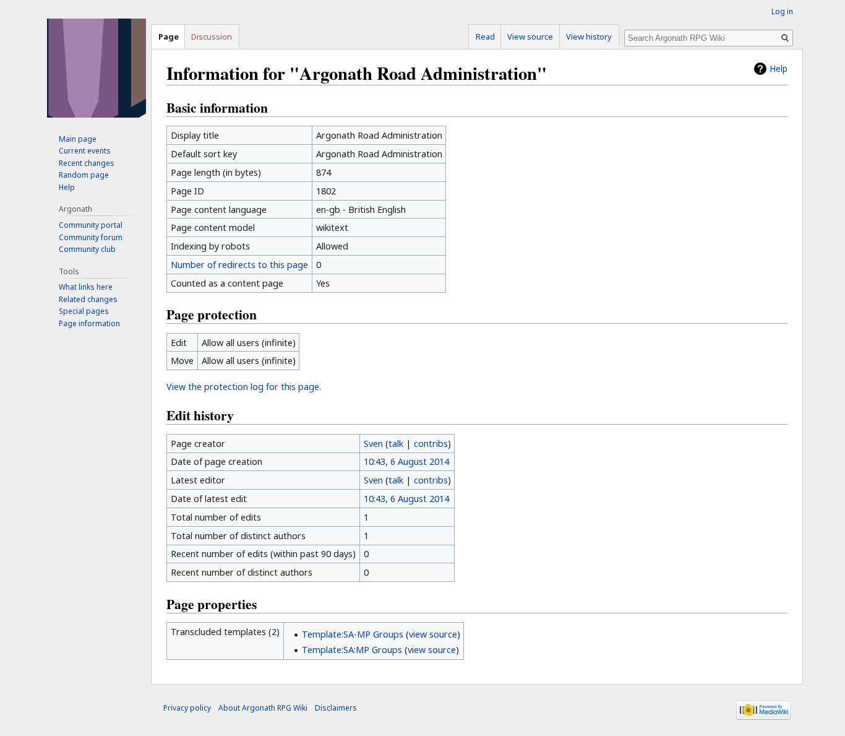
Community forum (90, 237)
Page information (89, 323)
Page (168, 36)
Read (485, 36)
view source (433, 634)
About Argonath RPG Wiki (262, 708)
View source (530, 36)
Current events (85, 150)
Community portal (90, 225)
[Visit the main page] (96, 68)
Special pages (84, 311)
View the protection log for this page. (243, 386)
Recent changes (86, 163)
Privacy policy (187, 708)
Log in (782, 11)
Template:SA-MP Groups (352, 634)
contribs (431, 443)
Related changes (88, 299)
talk (395, 443)
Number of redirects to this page (239, 265)
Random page (84, 175)
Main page (78, 139)
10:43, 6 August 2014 (406, 461)
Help (778, 68)
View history (589, 36)
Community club (87, 249)
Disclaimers (336, 708)
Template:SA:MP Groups (352, 650)
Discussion (211, 36)
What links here (86, 287)
